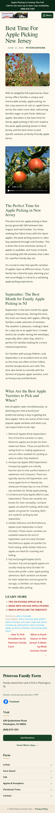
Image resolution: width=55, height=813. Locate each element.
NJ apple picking (20, 628)
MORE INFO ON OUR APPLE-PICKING (28, 605)
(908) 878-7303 (28, 9)
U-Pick (6, 764)
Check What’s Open (26, 745)
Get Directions (27, 738)
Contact (7, 795)
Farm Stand (9, 770)
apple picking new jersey (32, 619)
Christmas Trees (11, 789)
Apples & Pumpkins (13, 783)
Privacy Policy (41, 809)
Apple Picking (23, 616)
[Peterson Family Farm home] (21, 15)
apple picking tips (15, 622)
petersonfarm (35, 48)
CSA (5, 777)
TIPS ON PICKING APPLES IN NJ (25, 601)
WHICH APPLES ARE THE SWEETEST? (27, 609)
